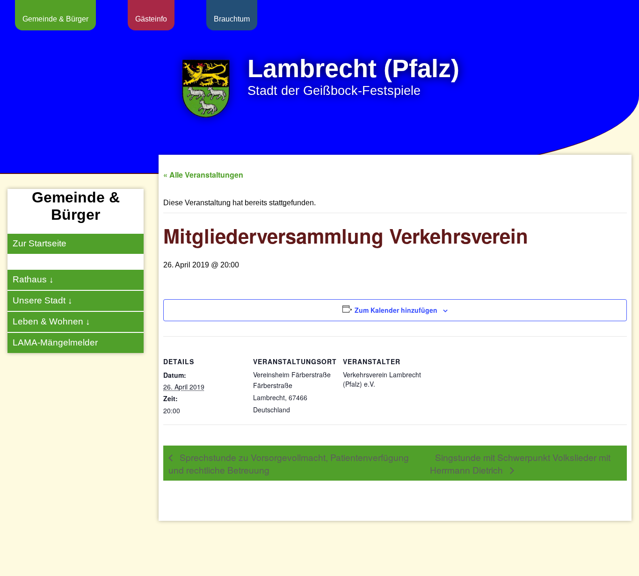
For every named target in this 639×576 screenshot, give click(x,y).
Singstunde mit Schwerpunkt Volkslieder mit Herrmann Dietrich (520, 462)
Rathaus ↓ (33, 279)
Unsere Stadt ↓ (43, 300)
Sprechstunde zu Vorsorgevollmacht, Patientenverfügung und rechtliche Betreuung (288, 462)
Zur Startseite (39, 243)
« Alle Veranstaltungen (203, 174)
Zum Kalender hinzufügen (396, 310)
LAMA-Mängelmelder (55, 342)
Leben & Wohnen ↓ (51, 321)
